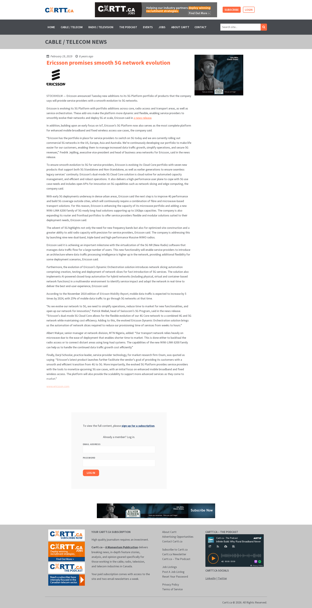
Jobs (162, 27)
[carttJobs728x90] (156, 9)
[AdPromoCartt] (66, 580)
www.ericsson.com (57, 386)
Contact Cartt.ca (172, 541)
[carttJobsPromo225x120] (66, 551)
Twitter (222, 578)
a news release (142, 118)
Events (148, 27)
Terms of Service (172, 589)
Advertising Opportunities (177, 536)
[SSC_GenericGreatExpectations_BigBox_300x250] (219, 75)
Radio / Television (100, 27)
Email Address (92, 444)
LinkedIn (210, 578)
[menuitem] (51, 27)
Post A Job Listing (173, 572)
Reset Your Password (175, 576)
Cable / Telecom (72, 27)
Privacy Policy (170, 584)
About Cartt (180, 27)
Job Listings (169, 567)
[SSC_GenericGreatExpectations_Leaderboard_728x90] (156, 510)
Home (51, 27)
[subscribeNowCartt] (66, 535)
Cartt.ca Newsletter (174, 554)
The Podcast (128, 27)
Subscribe (232, 10)
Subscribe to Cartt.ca (175, 549)
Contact (201, 27)
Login (249, 10)
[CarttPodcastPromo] (66, 567)
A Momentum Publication (121, 547)
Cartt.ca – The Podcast (176, 559)
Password (89, 457)
